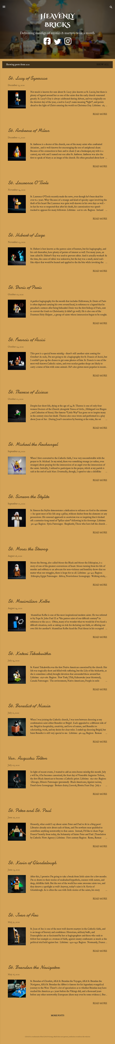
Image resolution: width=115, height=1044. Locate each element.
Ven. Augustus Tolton (27, 758)
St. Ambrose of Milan (28, 130)
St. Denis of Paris (25, 287)
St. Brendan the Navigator (34, 967)
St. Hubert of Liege (26, 235)
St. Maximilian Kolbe (29, 601)
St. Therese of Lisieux (28, 391)
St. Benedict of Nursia (29, 705)
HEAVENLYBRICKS (57, 20)
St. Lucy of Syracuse (27, 78)
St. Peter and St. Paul (29, 810)
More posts (57, 1015)
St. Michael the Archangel (33, 444)
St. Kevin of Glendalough (32, 862)
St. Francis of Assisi (26, 339)
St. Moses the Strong (28, 548)
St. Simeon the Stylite (28, 496)
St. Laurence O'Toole (28, 182)
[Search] (111, 7)
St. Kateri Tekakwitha (29, 653)
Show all (103, 64)
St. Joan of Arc (23, 914)
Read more (100, 114)
